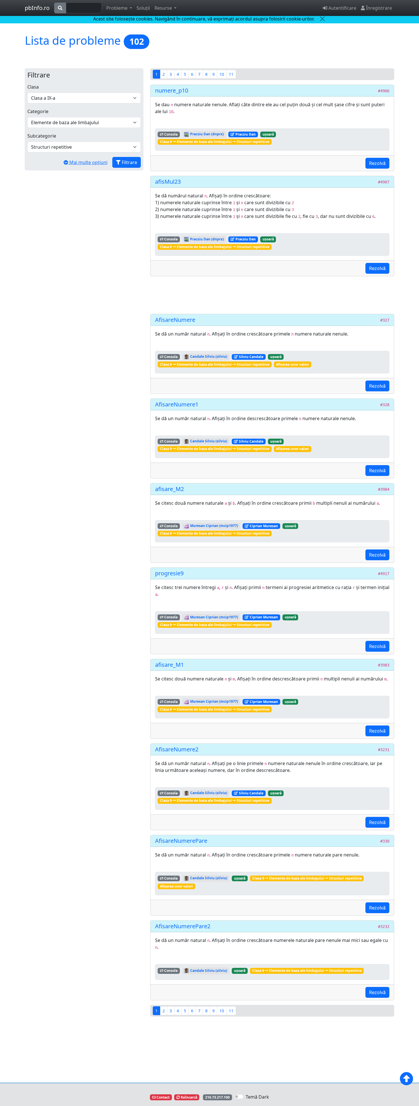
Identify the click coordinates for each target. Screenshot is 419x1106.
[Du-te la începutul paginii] (406, 1078)
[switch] (238, 1096)
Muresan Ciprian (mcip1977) (213, 525)
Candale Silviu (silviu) (208, 356)
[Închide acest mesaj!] (322, 18)
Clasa (33, 87)
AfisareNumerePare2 (182, 926)
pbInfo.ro (37, 8)
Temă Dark (257, 1097)
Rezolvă (377, 163)
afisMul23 (168, 181)
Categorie (37, 111)
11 (231, 74)
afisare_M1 (169, 664)
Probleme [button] (117, 8)
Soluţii (143, 8)
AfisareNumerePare (181, 841)
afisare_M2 (169, 489)
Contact (163, 1097)
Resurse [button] (163, 8)
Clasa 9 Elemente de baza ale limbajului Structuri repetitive (214, 141)
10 (221, 74)
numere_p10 (171, 90)
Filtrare (129, 162)
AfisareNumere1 (176, 404)
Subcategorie (41, 136)
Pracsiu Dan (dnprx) (206, 134)
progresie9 (169, 573)
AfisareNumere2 (176, 749)
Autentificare (341, 8)
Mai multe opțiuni (87, 162)
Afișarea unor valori (292, 364)
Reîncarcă (188, 1097)
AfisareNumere (175, 320)
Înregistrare (378, 8)
